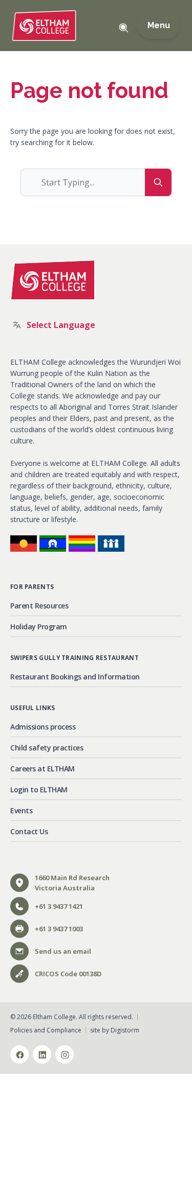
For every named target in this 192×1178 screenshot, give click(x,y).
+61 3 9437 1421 (59, 906)
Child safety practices (46, 747)
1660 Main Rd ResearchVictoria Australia (72, 882)
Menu (158, 25)
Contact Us (29, 831)
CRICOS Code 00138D (68, 973)
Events (21, 810)
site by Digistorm (114, 1030)
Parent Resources (39, 605)
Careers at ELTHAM (42, 768)
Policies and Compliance (45, 1030)
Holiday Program (38, 626)
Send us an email (63, 951)
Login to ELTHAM (39, 789)
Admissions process (42, 727)
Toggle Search (123, 27)
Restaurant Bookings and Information (75, 676)
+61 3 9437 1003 (59, 928)
